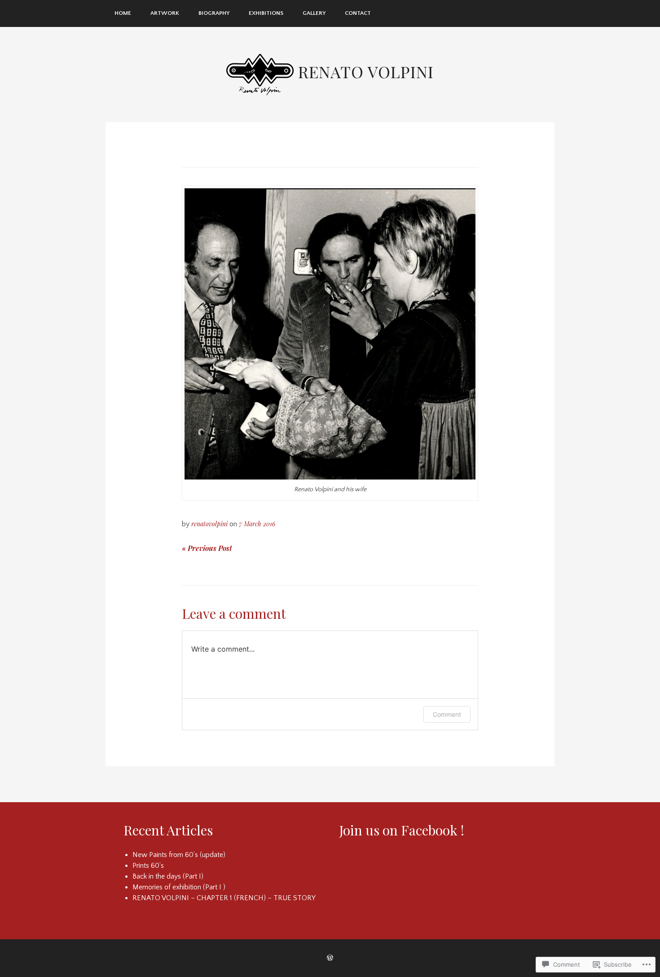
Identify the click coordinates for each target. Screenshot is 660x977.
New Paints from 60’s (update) (178, 855)
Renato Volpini (366, 71)
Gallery (314, 13)
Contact (358, 13)
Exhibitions (266, 13)
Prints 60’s (148, 866)
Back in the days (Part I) (167, 876)
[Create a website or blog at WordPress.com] (330, 958)
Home (122, 13)
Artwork (164, 13)
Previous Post (207, 548)
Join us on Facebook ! (401, 830)
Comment (447, 714)
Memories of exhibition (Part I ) (178, 887)
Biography (213, 13)
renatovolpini (209, 524)
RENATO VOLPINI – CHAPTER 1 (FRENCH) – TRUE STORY (224, 898)
